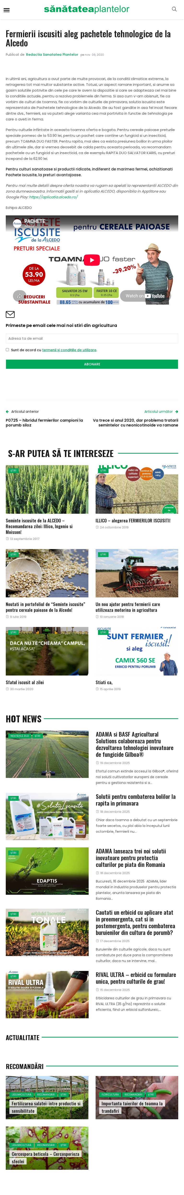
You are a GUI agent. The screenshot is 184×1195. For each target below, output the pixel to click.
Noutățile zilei (20, 736)
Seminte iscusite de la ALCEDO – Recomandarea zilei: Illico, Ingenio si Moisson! (39, 526)
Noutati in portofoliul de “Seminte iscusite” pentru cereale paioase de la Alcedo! (45, 607)
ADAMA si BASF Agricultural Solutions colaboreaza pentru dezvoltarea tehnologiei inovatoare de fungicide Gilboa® (134, 744)
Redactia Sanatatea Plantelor (52, 54)
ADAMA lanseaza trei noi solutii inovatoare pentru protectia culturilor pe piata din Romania (131, 857)
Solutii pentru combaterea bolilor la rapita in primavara (136, 799)
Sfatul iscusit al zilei (25, 682)
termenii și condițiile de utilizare (69, 350)
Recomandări (46, 1094)
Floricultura (110, 1094)
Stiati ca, (104, 682)
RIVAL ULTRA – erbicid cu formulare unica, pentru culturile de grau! (136, 977)
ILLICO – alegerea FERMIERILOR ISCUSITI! (133, 520)
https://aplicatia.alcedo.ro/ (53, 197)
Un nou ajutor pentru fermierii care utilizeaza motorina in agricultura (128, 607)
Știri (13, 470)
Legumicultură (21, 1094)
